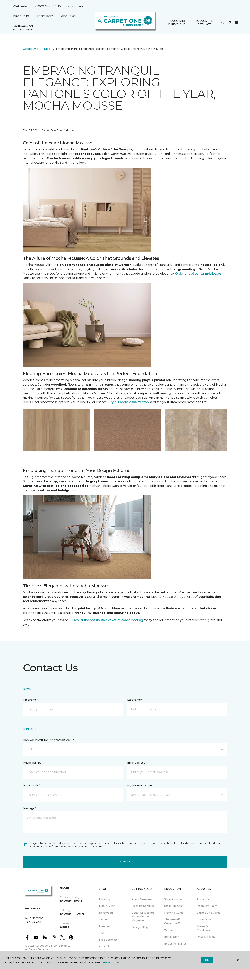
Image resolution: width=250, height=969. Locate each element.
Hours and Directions (176, 22)
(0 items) (236, 22)
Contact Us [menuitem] (204, 919)
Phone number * (33, 762)
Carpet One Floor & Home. (52, 945)
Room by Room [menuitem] (207, 906)
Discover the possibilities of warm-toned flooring (106, 620)
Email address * (137, 762)
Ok (207, 960)
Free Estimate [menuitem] (108, 939)
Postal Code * (31, 785)
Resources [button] (45, 16)
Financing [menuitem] (105, 946)
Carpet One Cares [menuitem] (208, 912)
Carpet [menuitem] (103, 919)
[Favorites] (229, 23)
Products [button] (21, 16)
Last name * (134, 699)
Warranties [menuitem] (171, 930)
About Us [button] (68, 16)
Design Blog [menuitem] (140, 927)
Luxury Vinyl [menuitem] (107, 906)
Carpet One (30, 48)
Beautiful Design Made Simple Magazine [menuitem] (143, 916)
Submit (125, 861)
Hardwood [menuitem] (106, 912)
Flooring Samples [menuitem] (143, 906)
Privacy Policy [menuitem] (206, 936)
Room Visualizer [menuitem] (142, 899)
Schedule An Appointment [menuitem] (23, 27)
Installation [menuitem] (171, 936)
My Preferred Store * (140, 785)
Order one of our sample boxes (198, 273)
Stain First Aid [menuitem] (173, 906)
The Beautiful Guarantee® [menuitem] (173, 921)
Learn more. (110, 962)
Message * (29, 808)
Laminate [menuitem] (105, 926)
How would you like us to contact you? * (48, 740)
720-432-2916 (74, 6)
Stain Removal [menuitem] (173, 899)
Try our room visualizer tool (129, 402)
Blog (47, 48)
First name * (30, 699)
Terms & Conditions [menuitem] (204, 928)
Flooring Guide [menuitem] (174, 912)
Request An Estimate (204, 22)
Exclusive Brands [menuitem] (175, 943)
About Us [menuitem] (203, 899)
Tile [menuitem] (101, 933)
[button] (222, 23)
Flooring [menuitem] (104, 899)
